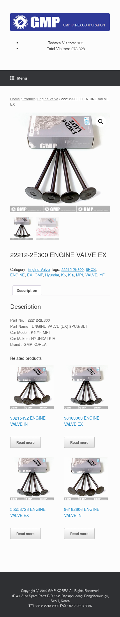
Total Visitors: (59, 48)
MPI (79, 275)
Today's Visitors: (62, 42)
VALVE (91, 275)
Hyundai (52, 275)
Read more (25, 442)
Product (28, 98)
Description (27, 290)
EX (29, 275)
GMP (39, 275)
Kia (71, 275)
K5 (63, 275)
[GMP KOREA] (60, 22)
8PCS (91, 269)
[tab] (27, 290)
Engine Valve (47, 98)
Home (15, 98)
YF (102, 275)
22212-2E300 (72, 269)
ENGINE (17, 275)
